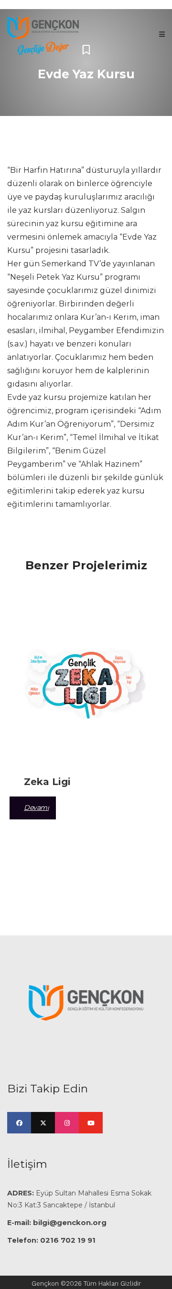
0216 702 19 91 (68, 1240)
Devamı (36, 807)
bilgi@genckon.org (70, 1222)
